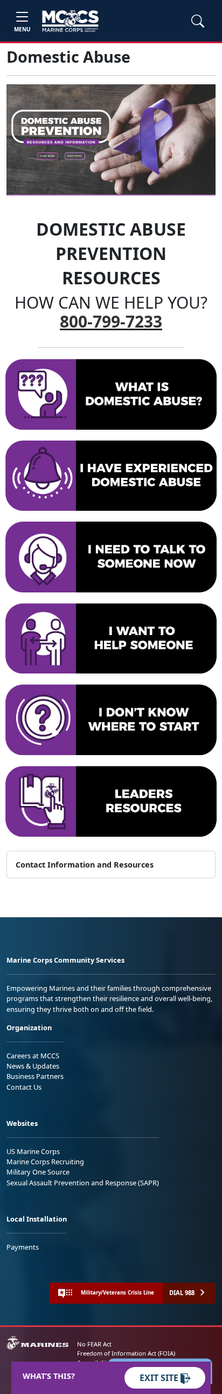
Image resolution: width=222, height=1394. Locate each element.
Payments (22, 1247)
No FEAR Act (94, 1344)
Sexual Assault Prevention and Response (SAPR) (82, 1183)
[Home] (70, 21)
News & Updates (32, 1066)
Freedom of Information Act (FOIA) (126, 1353)
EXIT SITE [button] (160, 1378)
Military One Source (38, 1172)
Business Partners (35, 1076)
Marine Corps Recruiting (45, 1161)
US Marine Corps (33, 1151)
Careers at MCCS (32, 1055)
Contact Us (23, 1087)
